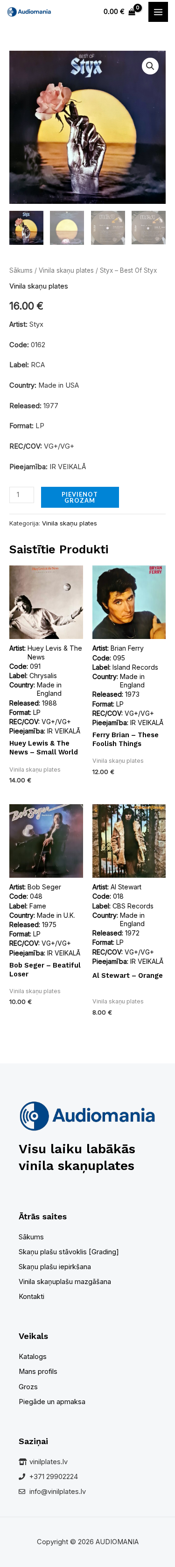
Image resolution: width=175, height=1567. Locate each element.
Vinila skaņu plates (66, 270)
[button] (150, 66)
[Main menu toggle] (158, 11)
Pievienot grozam (80, 497)
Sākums (21, 270)
